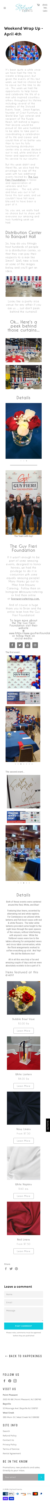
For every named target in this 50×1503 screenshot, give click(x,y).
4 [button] (23, 764)
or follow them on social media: (23, 637)
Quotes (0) (48, 1125)
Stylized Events (15, 1489)
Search (6, 1431)
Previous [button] (9, 431)
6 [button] (29, 764)
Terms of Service (11, 1449)
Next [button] (37, 431)
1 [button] (20, 460)
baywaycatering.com (25, 598)
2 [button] (23, 460)
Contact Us (8, 1440)
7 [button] (32, 764)
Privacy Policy (9, 1444)
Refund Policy (9, 1435)
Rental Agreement (12, 1453)
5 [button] (26, 764)
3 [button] (26, 460)
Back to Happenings (25, 1356)
